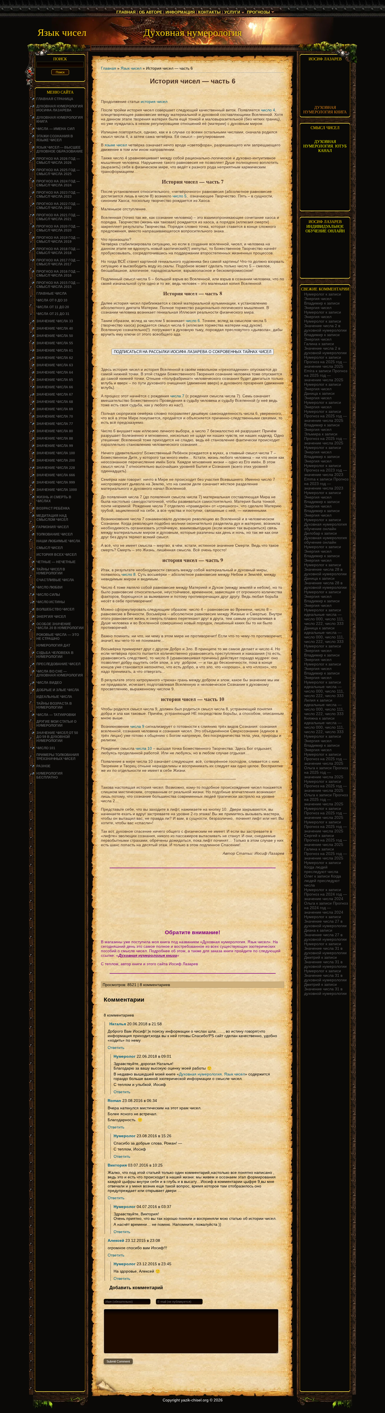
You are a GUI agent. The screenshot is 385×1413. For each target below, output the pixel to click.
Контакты (209, 12)
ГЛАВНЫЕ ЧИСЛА (51, 294)
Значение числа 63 (54, 365)
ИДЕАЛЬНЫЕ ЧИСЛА (54, 697)
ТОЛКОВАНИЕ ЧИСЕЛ (54, 534)
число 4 (268, 110)
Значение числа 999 (55, 482)
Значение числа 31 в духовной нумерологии (325, 950)
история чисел (154, 101)
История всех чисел (56, 555)
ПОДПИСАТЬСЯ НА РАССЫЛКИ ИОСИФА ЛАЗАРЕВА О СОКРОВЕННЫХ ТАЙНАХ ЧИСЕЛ (192, 352)
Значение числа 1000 (56, 490)
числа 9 (137, 726)
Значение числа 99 (54, 446)
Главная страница (54, 99)
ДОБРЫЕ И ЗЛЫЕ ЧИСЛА (57, 690)
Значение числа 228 (55, 468)
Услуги (232, 12)
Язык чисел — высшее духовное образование (59, 149)
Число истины (50, 602)
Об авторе (150, 12)
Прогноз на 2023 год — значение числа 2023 (325, 472)
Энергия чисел (51, 617)
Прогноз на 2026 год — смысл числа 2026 (58, 161)
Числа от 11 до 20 (52, 307)
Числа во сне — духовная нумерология (59, 673)
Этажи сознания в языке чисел (54, 138)
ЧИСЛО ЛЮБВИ (49, 587)
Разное (43, 766)
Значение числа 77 (54, 424)
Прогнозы (258, 12)
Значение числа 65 (54, 380)
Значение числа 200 (55, 460)
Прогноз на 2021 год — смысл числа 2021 (58, 217)
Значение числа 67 (54, 394)
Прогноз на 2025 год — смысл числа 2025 (58, 172)
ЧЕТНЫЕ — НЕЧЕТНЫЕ (56, 562)
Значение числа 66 (54, 387)
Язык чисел (131, 68)
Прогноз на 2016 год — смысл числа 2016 (58, 273)
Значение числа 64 (54, 372)
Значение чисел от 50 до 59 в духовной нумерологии (57, 737)
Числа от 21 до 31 (52, 314)
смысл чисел (49, 548)
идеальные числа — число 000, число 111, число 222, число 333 (324, 619)
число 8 (128, 574)
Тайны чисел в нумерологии (50, 571)
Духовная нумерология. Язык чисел (212, 1074)
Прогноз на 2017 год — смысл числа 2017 (58, 262)
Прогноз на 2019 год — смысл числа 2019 (58, 240)
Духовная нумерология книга (147, 955)
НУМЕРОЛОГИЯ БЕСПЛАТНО (49, 775)
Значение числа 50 (54, 336)
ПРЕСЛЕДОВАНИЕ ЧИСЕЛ (58, 664)
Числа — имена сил (55, 129)
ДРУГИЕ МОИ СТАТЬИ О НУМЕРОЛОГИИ (56, 724)
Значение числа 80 (54, 431)
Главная (126, 12)
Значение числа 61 (54, 350)
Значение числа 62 (54, 358)
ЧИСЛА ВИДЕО (49, 683)
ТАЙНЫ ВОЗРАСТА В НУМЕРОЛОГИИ (54, 705)
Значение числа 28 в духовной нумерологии (325, 571)
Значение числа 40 (54, 328)
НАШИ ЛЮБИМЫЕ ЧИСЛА (58, 541)
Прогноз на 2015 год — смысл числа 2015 (58, 285)
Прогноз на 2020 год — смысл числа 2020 (58, 228)
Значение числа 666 (55, 475)
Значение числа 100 (55, 453)
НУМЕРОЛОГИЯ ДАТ (53, 645)
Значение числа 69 (54, 409)
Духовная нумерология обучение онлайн (325, 526)
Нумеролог (125, 1056)
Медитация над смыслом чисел (52, 518)
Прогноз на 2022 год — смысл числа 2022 (58, 206)
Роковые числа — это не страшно (57, 637)
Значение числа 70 (54, 416)
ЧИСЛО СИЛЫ (48, 595)
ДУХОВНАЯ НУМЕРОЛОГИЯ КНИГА (325, 109)
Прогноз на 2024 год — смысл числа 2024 (58, 183)
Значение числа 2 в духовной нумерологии (325, 327)
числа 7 (177, 396)
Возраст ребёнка (53, 508)
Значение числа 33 (54, 321)
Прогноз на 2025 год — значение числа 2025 (325, 364)
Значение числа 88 (54, 438)
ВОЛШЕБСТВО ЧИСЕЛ (55, 609)
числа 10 (144, 748)
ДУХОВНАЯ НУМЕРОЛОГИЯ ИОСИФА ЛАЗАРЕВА (59, 108)
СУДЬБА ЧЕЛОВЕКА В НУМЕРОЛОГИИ (55, 655)
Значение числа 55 (54, 343)
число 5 (179, 196)
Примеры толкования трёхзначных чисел (57, 757)
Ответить (116, 1047)
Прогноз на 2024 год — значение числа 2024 (325, 896)
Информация (180, 12)
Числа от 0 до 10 (51, 300)
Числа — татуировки (56, 715)
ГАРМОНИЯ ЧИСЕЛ (52, 527)
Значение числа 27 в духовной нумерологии (325, 923)
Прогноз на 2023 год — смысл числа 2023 (58, 195)
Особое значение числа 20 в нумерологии (60, 626)
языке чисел (116, 145)
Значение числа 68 (54, 402)
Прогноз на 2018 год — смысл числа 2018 (58, 251)
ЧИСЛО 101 (45, 748)
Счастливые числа (55, 580)
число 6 (193, 320)
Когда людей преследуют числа (321, 869)
